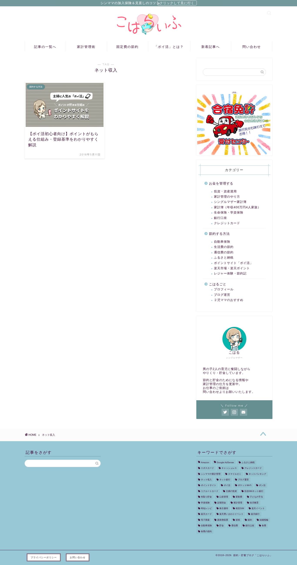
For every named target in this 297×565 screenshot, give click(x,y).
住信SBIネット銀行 (253, 491)
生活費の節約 (224, 247)
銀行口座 (220, 218)
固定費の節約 (127, 47)
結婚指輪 (264, 520)
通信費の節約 (224, 252)
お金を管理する (221, 183)
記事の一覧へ (45, 47)
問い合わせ (251, 47)
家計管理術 (86, 47)
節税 (238, 520)
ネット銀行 (224, 479)
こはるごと (217, 284)
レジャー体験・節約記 (230, 273)
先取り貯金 (206, 497)
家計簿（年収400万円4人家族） (237, 207)
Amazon (205, 462)
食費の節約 (206, 531)
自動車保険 (222, 241)
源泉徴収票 (222, 520)
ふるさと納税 (224, 257)
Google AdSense (225, 462)
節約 (250, 520)
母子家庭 (205, 520)
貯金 (221, 526)
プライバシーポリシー (44, 557)
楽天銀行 (255, 514)
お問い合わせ (77, 557)
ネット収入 (206, 479)
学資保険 (205, 502)
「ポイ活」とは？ (169, 47)
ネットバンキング (257, 474)
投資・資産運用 (225, 191)
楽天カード (206, 514)
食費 (264, 526)
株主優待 (223, 508)
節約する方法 (219, 233)
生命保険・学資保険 (228, 212)
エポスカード (207, 468)
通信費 (234, 526)
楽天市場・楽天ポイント (232, 268)
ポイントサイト (208, 485)
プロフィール (224, 289)
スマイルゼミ (234, 474)
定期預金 (221, 502)
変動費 (239, 497)
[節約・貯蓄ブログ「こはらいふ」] (148, 35)
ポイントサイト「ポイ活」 (233, 263)
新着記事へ (210, 47)
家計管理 (238, 502)
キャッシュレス (229, 468)
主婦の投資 (231, 491)
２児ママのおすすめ (228, 300)
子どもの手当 (256, 497)
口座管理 (223, 497)
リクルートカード (209, 491)
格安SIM (240, 508)
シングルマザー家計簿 (230, 201)
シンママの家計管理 (210, 474)
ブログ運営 (222, 294)
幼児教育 (254, 502)
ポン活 (262, 485)
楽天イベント (258, 508)
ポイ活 (227, 485)
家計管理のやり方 (227, 196)
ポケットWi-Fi (244, 485)
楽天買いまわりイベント (231, 514)
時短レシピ (206, 508)
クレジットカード (227, 223)
